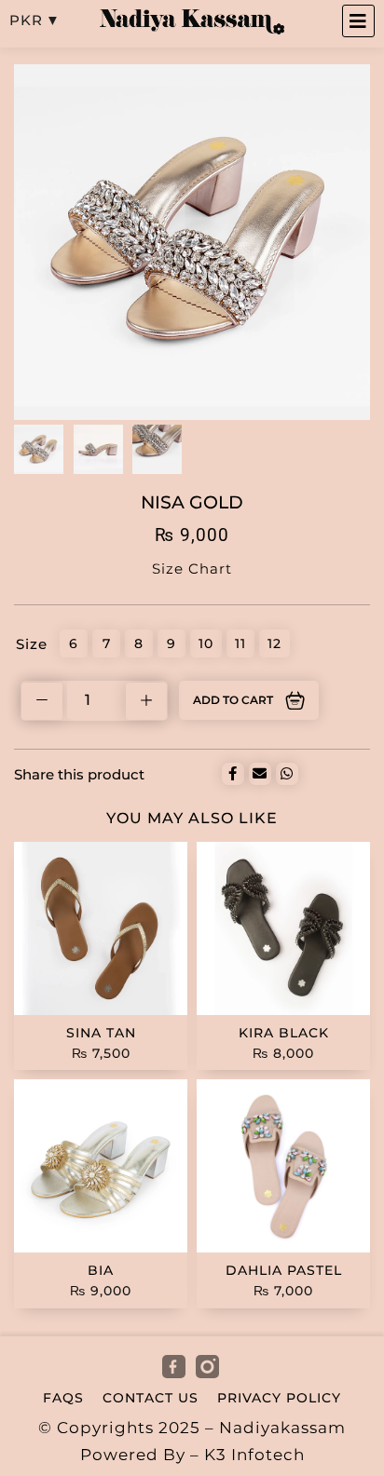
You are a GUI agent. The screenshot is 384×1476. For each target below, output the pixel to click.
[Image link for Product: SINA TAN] (100, 928)
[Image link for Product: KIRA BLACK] (283, 928)
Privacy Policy (279, 1397)
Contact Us (151, 1397)
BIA (101, 1270)
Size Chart (192, 568)
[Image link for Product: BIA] (100, 1166)
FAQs (63, 1397)
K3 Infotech (254, 1454)
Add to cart (233, 700)
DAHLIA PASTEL (284, 1270)
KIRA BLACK (284, 1032)
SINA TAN (101, 1032)
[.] (175, 1367)
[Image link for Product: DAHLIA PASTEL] (283, 1166)
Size (32, 644)
